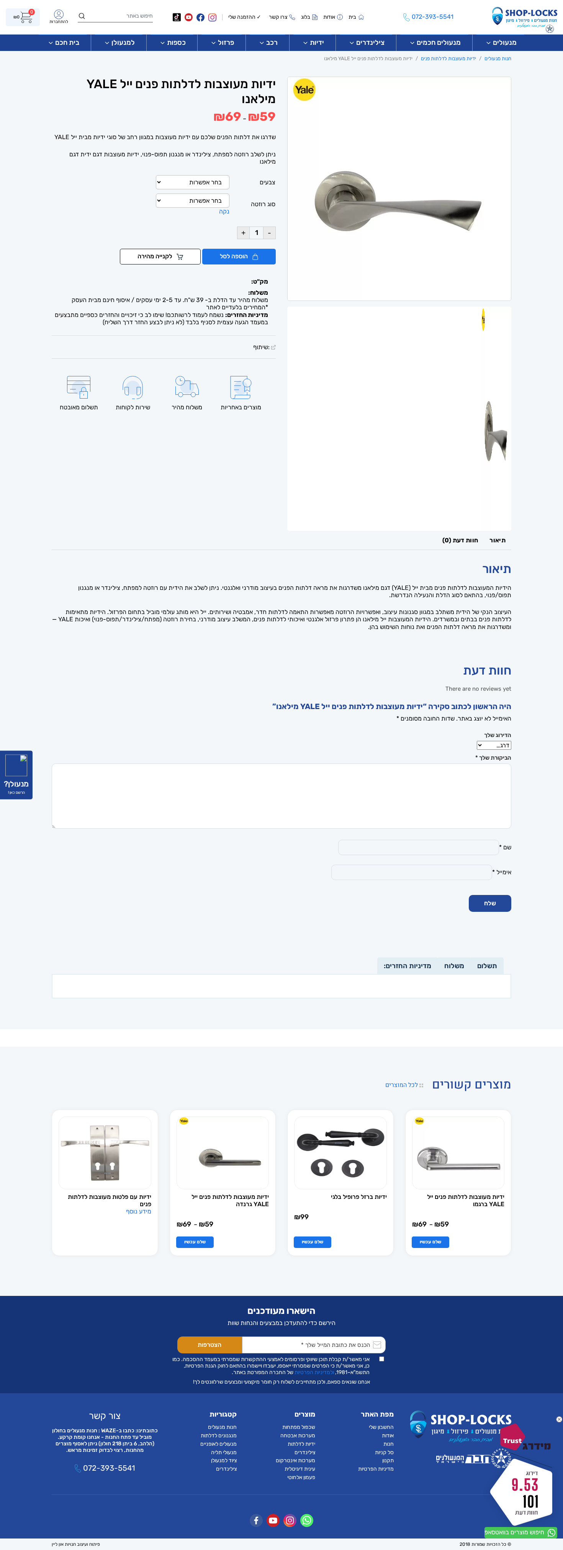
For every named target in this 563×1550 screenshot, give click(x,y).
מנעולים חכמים (439, 42)
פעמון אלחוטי (301, 1477)
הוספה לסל (234, 256)
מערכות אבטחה (297, 1435)
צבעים (267, 182)
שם (505, 847)
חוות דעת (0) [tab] (460, 540)
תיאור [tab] (497, 540)
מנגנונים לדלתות (219, 1435)
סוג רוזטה (263, 204)
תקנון (388, 1460)
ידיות (317, 42)
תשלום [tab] (487, 966)
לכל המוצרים (402, 1085)
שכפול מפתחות (298, 1427)
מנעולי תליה (224, 1452)
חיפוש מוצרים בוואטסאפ (515, 1532)
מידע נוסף (138, 1211)
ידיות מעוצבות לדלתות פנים (448, 58)
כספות (176, 42)
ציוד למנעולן (224, 1460)
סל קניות (384, 1452)
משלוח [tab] (454, 966)
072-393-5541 (108, 1468)
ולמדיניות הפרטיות (314, 1372)
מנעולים (505, 42)
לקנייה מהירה (155, 256)
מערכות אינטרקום (295, 1460)
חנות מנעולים (497, 58)
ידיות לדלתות (301, 1444)
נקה (224, 211)
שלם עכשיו (430, 1242)
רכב (272, 42)
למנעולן (123, 42)
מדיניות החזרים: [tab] (407, 966)
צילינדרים (370, 42)
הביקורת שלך (493, 757)
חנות (388, 1444)
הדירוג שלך (497, 735)
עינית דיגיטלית (300, 1469)
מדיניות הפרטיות (376, 1469)
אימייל (501, 872)
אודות (388, 1435)
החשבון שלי (381, 1427)
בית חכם (67, 42)
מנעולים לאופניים (218, 1444)
